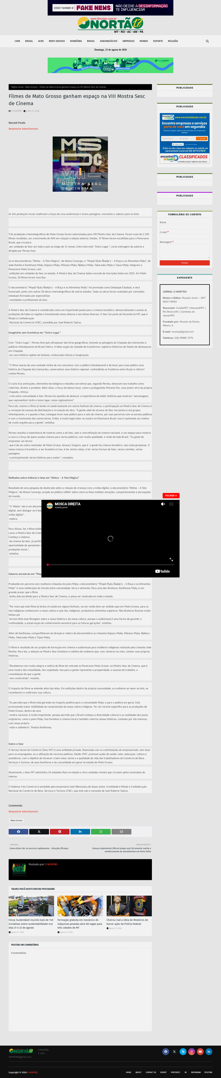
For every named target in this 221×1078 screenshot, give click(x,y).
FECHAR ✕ (171, 495)
